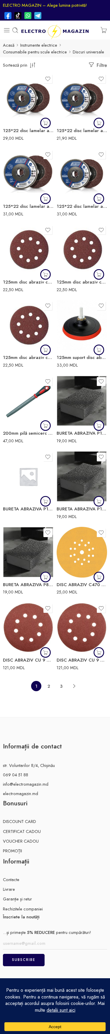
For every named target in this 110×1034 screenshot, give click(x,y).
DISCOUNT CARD (19, 821)
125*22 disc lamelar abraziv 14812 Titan (28, 130)
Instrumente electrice (38, 45)
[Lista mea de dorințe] (47, 79)
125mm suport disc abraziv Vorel (82, 357)
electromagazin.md (20, 793)
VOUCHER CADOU (21, 841)
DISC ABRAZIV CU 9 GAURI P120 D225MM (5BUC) (82, 660)
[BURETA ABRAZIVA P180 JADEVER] (28, 476)
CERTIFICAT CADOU (22, 831)
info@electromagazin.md (25, 784)
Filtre (101, 65)
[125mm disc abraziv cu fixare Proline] (28, 249)
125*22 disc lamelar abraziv (82, 130)
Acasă (8, 45)
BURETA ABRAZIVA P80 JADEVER (28, 584)
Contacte (11, 879)
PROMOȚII (12, 851)
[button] (45, 123)
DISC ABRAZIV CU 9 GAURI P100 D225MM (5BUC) (28, 660)
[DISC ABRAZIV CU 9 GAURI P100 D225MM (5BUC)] (28, 628)
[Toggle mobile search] (15, 30)
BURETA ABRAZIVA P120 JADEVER (82, 433)
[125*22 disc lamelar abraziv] (82, 98)
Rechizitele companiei (23, 909)
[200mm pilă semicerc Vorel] (28, 401)
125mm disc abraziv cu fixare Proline (28, 282)
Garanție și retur (17, 899)
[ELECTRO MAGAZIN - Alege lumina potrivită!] (54, 30)
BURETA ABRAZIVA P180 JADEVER (28, 509)
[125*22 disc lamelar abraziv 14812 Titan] (28, 98)
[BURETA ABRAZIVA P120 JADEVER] (82, 401)
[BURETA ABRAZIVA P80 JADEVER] (28, 552)
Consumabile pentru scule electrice (35, 52)
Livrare (9, 889)
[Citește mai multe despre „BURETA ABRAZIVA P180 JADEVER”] (45, 501)
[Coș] (103, 30)
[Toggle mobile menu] (7, 30)
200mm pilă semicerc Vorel (28, 433)
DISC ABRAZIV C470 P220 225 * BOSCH (82, 584)
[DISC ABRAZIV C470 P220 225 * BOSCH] (82, 552)
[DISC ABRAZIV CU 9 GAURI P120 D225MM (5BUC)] (82, 628)
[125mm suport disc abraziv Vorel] (82, 325)
